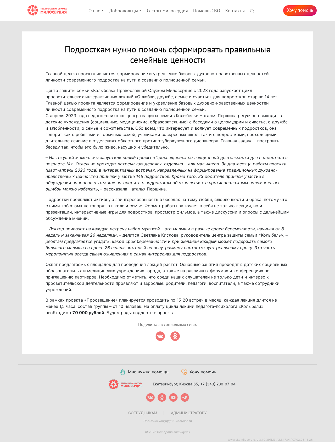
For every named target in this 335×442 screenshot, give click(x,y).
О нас (94, 11)
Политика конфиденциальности (167, 421)
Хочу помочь (300, 10)
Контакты (235, 11)
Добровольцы (123, 11)
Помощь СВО (206, 11)
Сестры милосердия (167, 11)
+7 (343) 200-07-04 (218, 384)
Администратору (189, 413)
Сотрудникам (142, 413)
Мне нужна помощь (148, 371)
